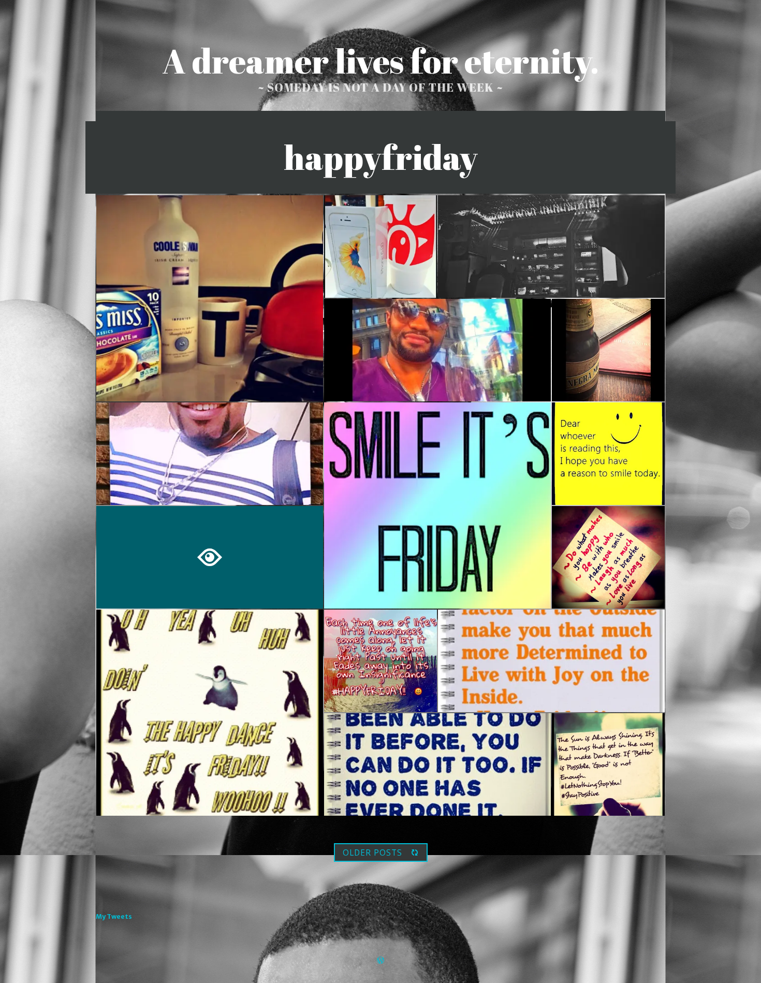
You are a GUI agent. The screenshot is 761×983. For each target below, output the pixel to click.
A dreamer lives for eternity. (380, 60)
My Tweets (114, 916)
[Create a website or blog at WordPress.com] (380, 961)
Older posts (372, 852)
